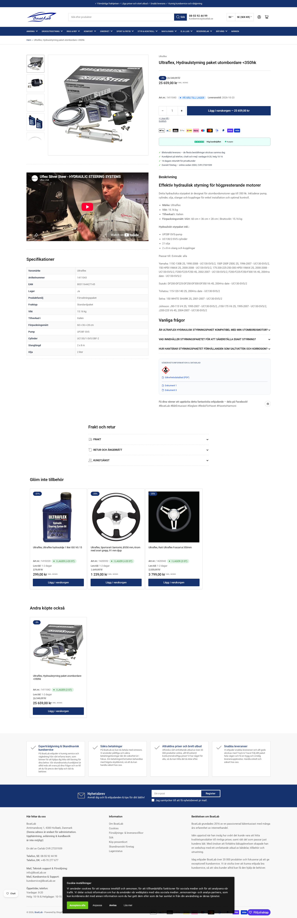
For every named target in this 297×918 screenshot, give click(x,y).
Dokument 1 (171, 385)
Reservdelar (202, 31)
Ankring (30, 31)
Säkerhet (104, 31)
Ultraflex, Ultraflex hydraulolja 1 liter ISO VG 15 (57, 547)
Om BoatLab (116, 823)
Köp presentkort (118, 842)
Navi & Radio (168, 31)
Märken (235, 31)
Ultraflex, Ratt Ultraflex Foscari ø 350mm (170, 547)
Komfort (88, 31)
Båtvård (220, 31)
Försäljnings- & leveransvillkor (126, 832)
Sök (111, 837)
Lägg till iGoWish (164, 119)
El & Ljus (185, 31)
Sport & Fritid (124, 31)
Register (210, 793)
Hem (28, 40)
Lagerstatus (116, 851)
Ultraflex (163, 56)
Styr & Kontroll (146, 31)
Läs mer (128, 905)
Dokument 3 (171, 390)
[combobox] (127, 17)
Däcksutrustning (51, 31)
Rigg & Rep (72, 31)
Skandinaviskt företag (121, 846)
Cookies (114, 828)
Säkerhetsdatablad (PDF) (177, 377)
